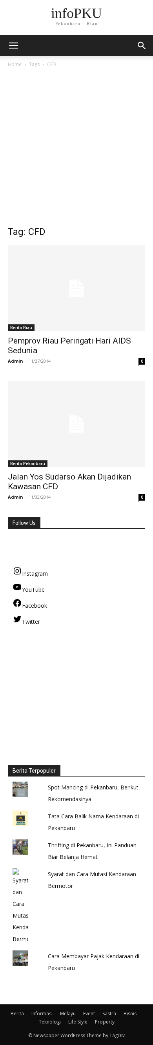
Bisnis (130, 1013)
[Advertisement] (76, 149)
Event (89, 1013)
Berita (17, 1013)
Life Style (77, 1021)
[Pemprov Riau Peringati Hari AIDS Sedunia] (76, 288)
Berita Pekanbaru (27, 463)
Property (105, 1021)
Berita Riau (21, 327)
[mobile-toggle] (13, 45)
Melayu (68, 1013)
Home (15, 64)
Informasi (42, 1013)
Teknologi (50, 1021)
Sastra (109, 1013)
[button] (142, 45)
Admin (15, 361)
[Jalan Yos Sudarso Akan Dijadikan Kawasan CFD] (76, 424)
